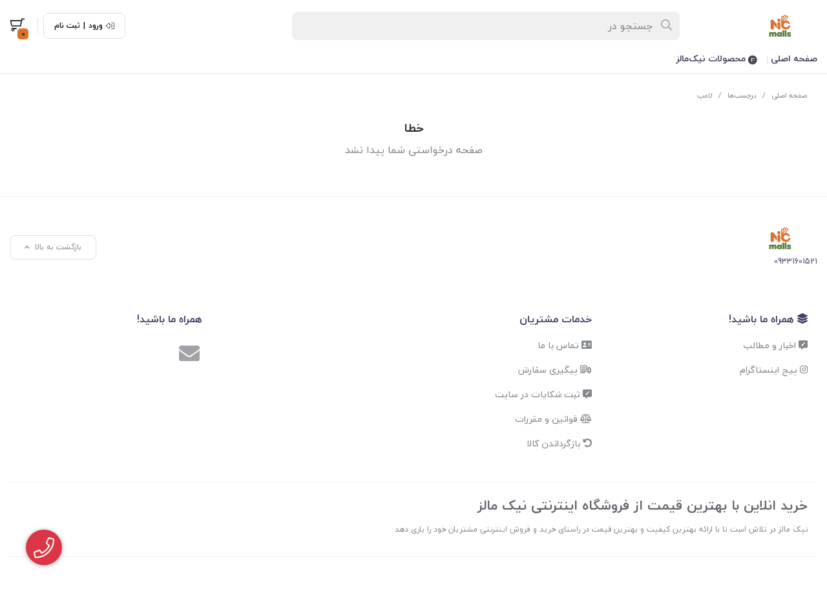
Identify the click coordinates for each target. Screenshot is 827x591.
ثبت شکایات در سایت (539, 394)
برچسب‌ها (742, 95)
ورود (96, 26)
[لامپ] (780, 238)
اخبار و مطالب (771, 345)
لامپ (705, 95)
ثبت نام (67, 26)
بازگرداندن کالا (555, 443)
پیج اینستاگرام (770, 370)
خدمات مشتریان (555, 319)
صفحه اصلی (794, 58)
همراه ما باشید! (763, 319)
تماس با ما (559, 345)
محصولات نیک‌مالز (712, 58)
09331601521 (795, 261)
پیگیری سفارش (549, 370)
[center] (667, 26)
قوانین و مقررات (547, 419)
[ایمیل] (189, 355)
